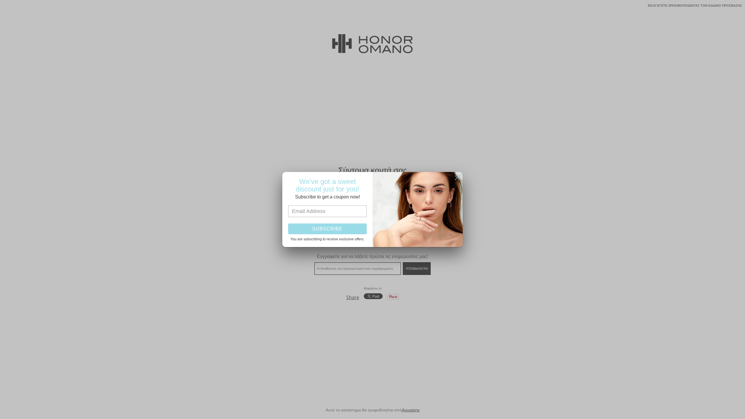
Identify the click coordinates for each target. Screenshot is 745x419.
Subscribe (327, 228)
